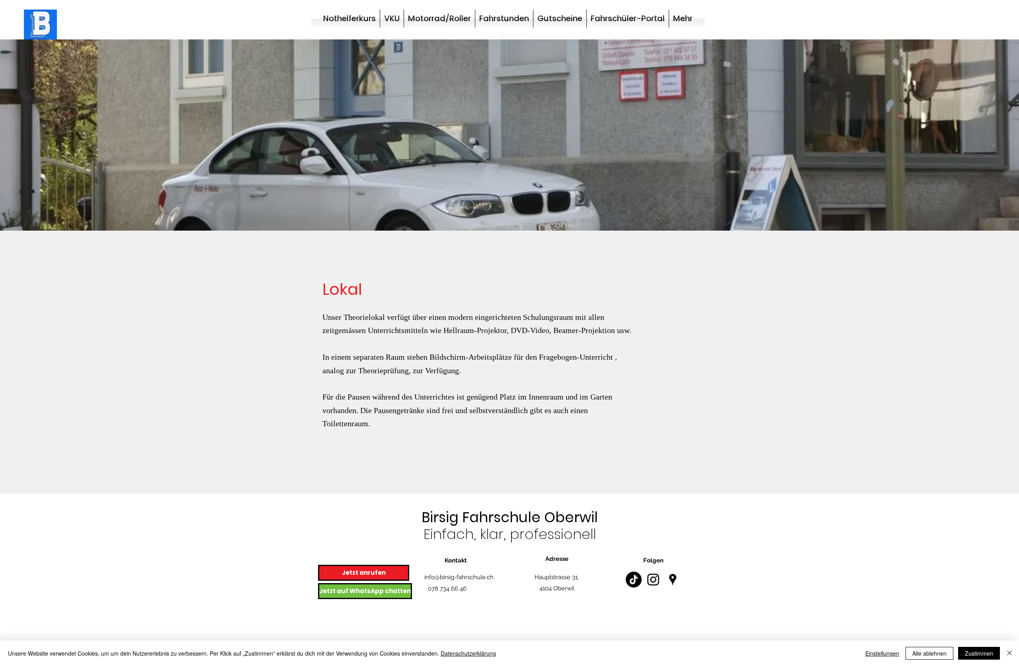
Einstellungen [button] (882, 653)
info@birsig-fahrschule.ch (459, 577)
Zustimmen (979, 653)
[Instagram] (653, 580)
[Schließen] (1009, 653)
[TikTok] (634, 580)
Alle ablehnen (929, 653)
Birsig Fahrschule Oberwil (510, 517)
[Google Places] (673, 580)
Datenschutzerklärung (468, 653)
